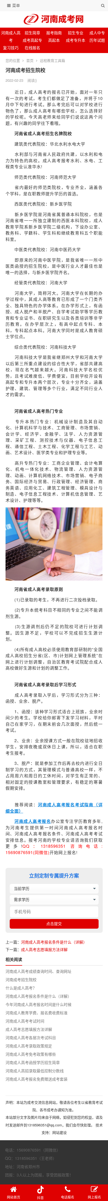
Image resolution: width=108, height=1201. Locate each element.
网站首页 (13, 1197)
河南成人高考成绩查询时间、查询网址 (38, 971)
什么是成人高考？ (21, 988)
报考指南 (54, 32)
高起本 (54, 40)
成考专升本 (75, 40)
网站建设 (59, 1132)
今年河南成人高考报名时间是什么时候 (38, 1004)
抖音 (40, 1197)
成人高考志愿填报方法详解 (44, 949)
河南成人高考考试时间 (25, 1021)
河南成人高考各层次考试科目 (31, 1037)
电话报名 (67, 1197)
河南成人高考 (10, 36)
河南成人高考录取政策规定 (29, 1046)
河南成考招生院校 (21, 979)
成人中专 (97, 32)
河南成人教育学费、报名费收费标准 (37, 1012)
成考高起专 (32, 40)
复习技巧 (11, 47)
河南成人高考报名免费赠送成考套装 (37, 1079)
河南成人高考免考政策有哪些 (31, 1054)
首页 (30, 60)
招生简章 (32, 32)
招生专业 (75, 32)
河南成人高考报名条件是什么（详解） (54, 942)
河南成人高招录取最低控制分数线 (35, 1070)
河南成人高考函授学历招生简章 (33, 1062)
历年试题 (97, 40)
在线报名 (32, 47)
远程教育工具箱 (52, 60)
